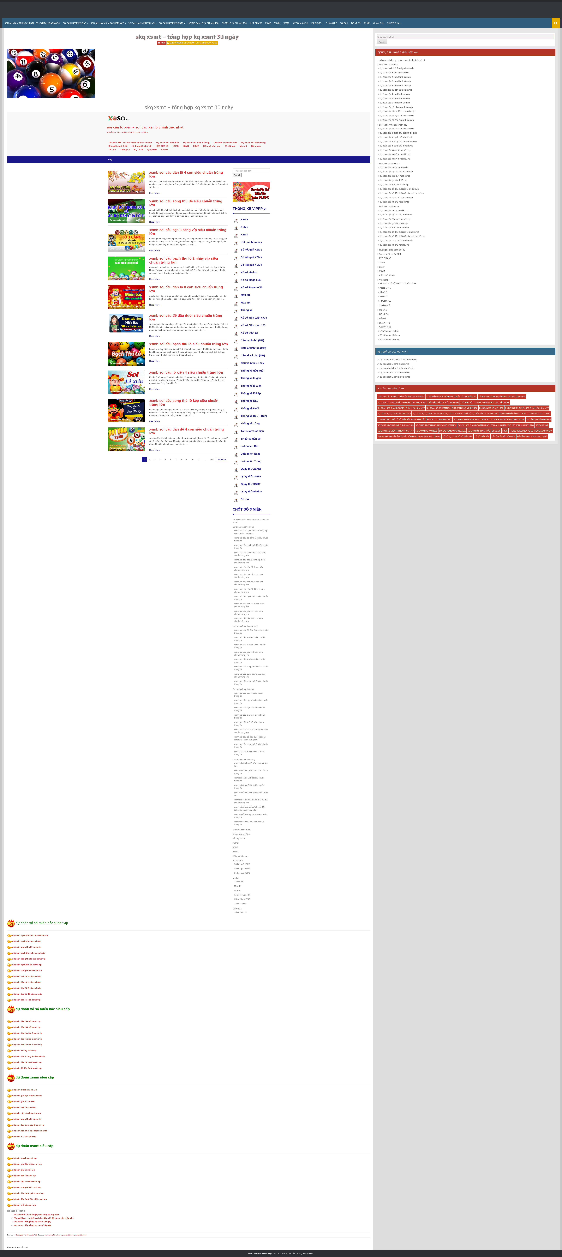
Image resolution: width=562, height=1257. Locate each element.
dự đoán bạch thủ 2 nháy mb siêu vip (397, 68)
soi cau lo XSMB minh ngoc (467, 419)
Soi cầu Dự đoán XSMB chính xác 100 (396, 425)
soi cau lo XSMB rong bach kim (497, 419)
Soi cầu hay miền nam (171, 23)
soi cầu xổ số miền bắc (479, 431)
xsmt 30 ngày (80, 1235)
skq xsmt (48, 1235)
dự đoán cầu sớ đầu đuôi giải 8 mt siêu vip (399, 189)
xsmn (438, 436)
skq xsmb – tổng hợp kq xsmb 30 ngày (32, 1221)
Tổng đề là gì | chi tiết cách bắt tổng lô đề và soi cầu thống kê (43, 1218)
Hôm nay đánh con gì (539, 414)
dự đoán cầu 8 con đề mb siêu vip (395, 85)
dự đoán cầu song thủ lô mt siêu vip (396, 197)
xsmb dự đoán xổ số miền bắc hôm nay (397, 436)
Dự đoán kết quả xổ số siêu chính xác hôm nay (401, 408)
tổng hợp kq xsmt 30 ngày (63, 1235)
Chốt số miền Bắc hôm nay (440, 396)
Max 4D (383, 296)
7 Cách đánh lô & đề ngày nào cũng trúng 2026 (36, 1214)
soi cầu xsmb (542, 425)
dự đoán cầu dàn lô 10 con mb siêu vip (397, 111)
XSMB (268, 23)
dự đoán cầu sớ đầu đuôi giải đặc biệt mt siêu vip (402, 193)
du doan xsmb (419, 402)
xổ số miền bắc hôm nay (503, 436)
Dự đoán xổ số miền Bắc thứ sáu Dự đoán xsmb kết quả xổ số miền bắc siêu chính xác (455, 414)
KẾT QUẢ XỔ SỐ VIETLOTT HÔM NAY (398, 283)
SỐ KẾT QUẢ (393, 23)
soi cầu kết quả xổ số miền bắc (473, 425)
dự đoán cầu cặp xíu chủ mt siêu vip (396, 171)
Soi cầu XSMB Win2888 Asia (452, 431)
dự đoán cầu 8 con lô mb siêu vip (395, 102)
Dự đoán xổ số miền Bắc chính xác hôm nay (527, 408)
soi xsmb (496, 431)
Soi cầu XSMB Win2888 (426, 431)
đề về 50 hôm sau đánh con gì (532, 436)
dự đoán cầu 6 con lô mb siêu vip (395, 98)
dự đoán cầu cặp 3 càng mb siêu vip (396, 107)
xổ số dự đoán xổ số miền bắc (457, 436)
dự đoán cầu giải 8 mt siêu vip (393, 180)
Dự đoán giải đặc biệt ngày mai (443, 402)
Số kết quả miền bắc (389, 331)
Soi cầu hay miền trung (141, 23)
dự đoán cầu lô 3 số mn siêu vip (394, 227)
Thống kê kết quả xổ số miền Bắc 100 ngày (530, 431)
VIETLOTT (316, 23)
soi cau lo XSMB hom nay (439, 419)
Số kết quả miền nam (390, 339)
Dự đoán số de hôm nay (438, 408)
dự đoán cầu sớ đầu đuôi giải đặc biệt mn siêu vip (402, 236)
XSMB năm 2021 (425, 436)
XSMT (286, 23)
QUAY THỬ (378, 23)
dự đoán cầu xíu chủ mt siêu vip (394, 201)
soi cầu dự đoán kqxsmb (538, 419)
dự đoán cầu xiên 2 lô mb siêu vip (395, 150)
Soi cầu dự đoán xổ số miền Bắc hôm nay (435, 425)
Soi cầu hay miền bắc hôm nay (107, 23)
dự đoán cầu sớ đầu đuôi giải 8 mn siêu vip (399, 232)
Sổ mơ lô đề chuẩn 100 (234, 23)
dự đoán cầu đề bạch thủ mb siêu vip (397, 115)
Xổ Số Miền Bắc (481, 436)
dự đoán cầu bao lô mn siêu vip (394, 210)
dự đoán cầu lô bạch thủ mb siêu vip (396, 137)
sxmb (505, 431)
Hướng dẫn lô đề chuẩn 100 (203, 23)
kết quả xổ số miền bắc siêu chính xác (406, 419)
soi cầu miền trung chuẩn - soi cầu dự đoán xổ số (193, 43)
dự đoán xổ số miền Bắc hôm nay (394, 414)
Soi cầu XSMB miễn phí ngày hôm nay (396, 431)
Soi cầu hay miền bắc (74, 23)
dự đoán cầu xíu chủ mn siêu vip (394, 244)
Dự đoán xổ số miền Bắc (491, 408)
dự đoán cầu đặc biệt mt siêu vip (395, 176)
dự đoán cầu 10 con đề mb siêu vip (396, 90)
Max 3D (383, 292)
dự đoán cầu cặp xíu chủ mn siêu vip (396, 214)
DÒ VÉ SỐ (355, 23)
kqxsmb (381, 419)
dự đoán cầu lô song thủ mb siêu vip (396, 145)
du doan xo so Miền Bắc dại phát (394, 402)
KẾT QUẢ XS (256, 23)
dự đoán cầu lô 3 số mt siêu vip (394, 184)
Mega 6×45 (385, 288)
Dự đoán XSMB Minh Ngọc (464, 408)
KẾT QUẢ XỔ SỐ (300, 23)
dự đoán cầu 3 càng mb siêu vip (394, 72)
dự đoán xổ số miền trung (513, 414)
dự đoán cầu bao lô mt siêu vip (394, 167)
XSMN (277, 23)
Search (382, 42)
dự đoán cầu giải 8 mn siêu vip (394, 223)
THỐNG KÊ (331, 23)
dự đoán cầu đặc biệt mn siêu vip (395, 219)
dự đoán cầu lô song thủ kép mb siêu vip (398, 141)
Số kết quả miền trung (390, 335)
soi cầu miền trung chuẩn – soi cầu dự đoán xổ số (32, 23)
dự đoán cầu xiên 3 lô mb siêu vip (395, 154)
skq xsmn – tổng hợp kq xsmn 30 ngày (32, 1225)
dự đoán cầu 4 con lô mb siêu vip (395, 94)
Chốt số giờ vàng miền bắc (411, 396)
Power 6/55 (385, 301)
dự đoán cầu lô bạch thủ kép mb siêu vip (398, 133)
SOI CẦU (344, 23)
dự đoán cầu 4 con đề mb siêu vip (395, 77)
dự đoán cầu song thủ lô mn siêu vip (396, 240)
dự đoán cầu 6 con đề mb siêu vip (395, 81)
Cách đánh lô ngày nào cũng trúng (497, 396)
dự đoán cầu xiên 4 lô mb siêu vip (395, 158)
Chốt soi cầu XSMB (387, 396)
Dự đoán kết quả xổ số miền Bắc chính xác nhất (485, 402)
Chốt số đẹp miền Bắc (466, 396)
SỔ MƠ (367, 23)
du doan (521, 396)
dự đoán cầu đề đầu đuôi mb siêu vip (397, 120)
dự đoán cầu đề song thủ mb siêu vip (397, 128)
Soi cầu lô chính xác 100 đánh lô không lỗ (512, 425)
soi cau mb (519, 419)
